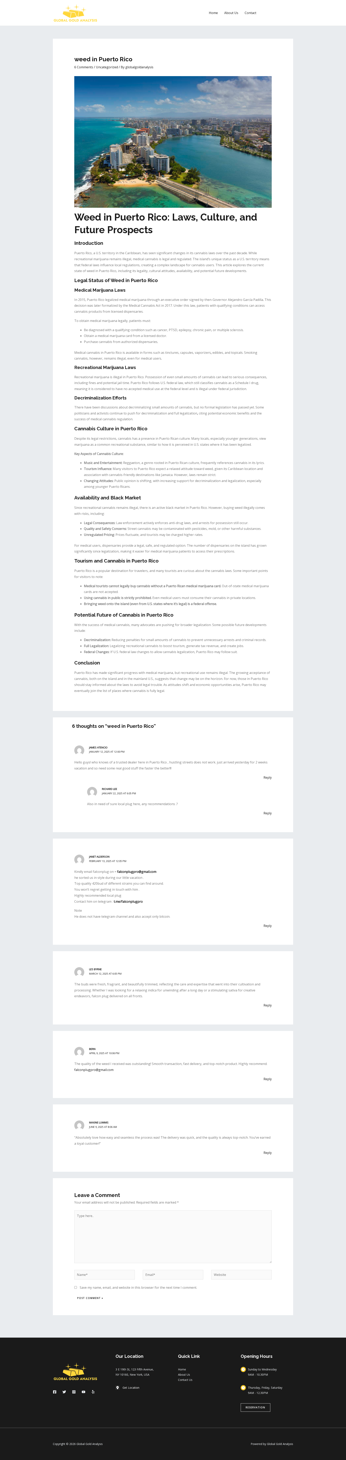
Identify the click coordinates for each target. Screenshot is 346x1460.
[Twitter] (64, 1392)
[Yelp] (93, 1392)
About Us (231, 13)
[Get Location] (127, 1387)
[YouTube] (83, 1392)
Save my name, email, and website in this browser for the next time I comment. (138, 1287)
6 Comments (83, 67)
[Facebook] (54, 1392)
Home (213, 13)
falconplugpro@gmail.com (136, 871)
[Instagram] (74, 1392)
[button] (278, 13)
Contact (250, 13)
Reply (268, 777)
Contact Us (185, 1380)
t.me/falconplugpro (128, 901)
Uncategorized (107, 67)
